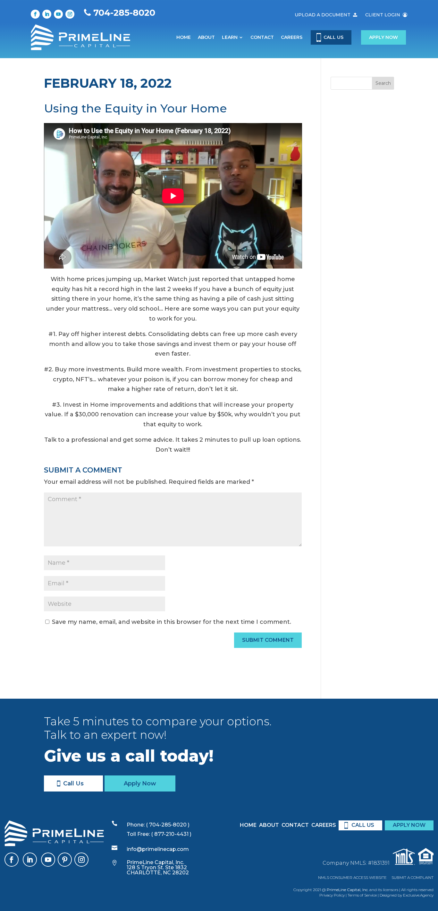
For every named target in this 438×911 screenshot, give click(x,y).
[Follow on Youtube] (58, 14)
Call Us (73, 783)
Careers (291, 37)
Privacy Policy (332, 895)
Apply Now (383, 37)
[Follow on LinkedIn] (46, 14)
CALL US (333, 37)
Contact (262, 37)
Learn (230, 37)
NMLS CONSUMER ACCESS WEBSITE (352, 877)
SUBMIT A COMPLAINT (413, 877)
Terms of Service (362, 895)
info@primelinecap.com (158, 849)
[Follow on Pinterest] (65, 860)
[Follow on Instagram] (69, 14)
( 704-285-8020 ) (167, 825)
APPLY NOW (409, 825)
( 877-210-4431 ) (171, 834)
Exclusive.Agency (418, 895)
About (206, 37)
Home (183, 37)
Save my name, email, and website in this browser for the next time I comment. (171, 621)
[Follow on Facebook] (35, 14)
